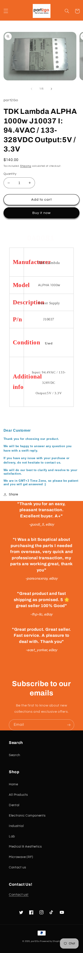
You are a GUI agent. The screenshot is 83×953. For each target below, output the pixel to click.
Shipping (25, 166)
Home (13, 784)
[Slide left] (31, 89)
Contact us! (19, 894)
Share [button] (13, 494)
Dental (14, 805)
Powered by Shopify (50, 941)
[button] (6, 11)
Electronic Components (27, 815)
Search (14, 755)
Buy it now (41, 213)
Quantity (10, 173)
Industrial (16, 826)
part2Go (35, 941)
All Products (18, 794)
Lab (12, 836)
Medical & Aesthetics (25, 846)
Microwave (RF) (21, 857)
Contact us (17, 867)
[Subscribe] (69, 724)
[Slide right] (51, 89)
